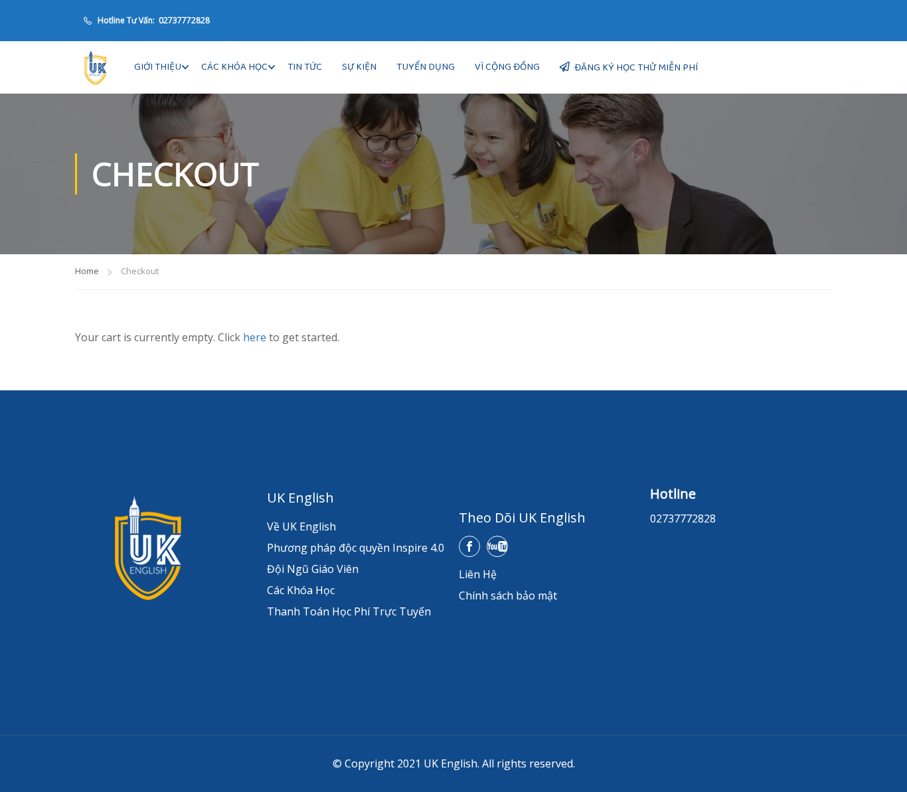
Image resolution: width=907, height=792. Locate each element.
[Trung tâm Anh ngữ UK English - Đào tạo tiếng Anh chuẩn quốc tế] (95, 67)
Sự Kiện (359, 67)
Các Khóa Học (234, 67)
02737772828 (183, 20)
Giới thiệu (157, 67)
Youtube (497, 546)
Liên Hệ (478, 574)
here (254, 337)
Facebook (469, 546)
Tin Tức (305, 67)
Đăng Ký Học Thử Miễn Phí (636, 67)
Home (87, 271)
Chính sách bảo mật (508, 595)
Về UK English (301, 526)
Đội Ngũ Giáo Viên (313, 569)
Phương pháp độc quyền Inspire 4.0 (355, 547)
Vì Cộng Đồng (507, 67)
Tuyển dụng (425, 67)
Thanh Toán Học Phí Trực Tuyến (349, 611)
